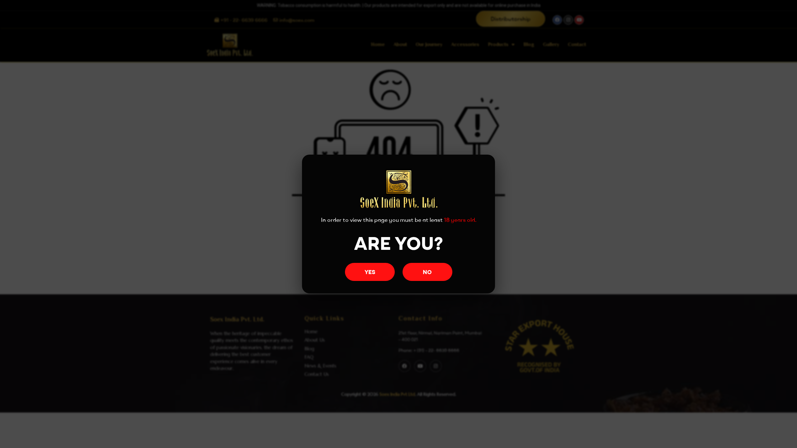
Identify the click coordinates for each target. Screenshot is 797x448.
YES (370, 272)
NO (427, 272)
